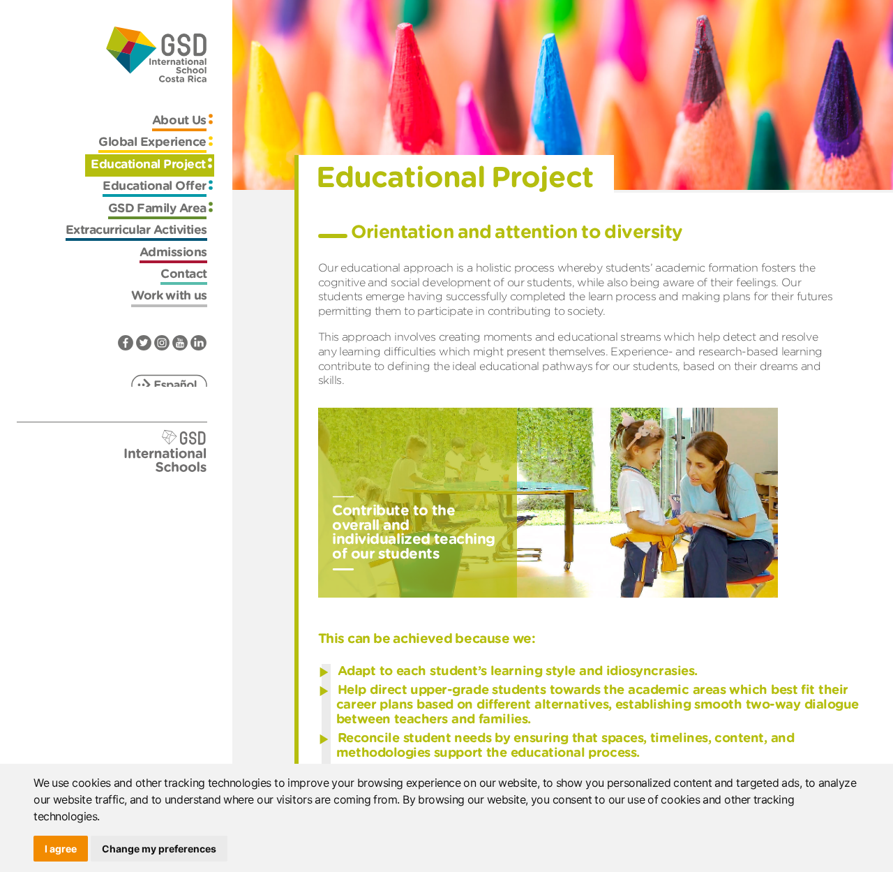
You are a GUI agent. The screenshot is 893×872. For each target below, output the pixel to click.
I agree (61, 849)
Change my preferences (159, 849)
